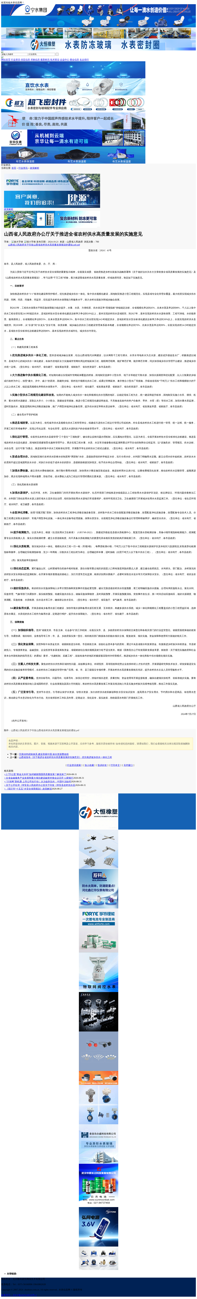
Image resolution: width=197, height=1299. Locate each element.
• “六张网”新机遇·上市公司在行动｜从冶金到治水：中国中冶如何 (37, 781)
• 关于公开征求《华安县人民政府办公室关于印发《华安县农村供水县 (39, 785)
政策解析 (34, 168)
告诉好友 (102, 765)
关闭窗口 (128, 765)
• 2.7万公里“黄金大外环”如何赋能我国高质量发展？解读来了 (35, 774)
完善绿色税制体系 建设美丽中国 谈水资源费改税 (44, 754)
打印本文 (115, 765)
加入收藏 (89, 765)
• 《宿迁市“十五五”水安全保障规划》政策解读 (28, 789)
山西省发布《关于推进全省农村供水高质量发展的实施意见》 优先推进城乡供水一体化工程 (65, 757)
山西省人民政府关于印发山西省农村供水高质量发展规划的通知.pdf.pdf (44, 245)
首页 (14, 168)
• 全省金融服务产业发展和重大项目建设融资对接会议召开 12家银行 (38, 778)
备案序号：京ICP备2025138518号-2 (19, 1295)
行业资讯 (23, 168)
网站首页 (5, 59)
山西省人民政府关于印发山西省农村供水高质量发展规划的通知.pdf (45, 730)
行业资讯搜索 (74, 765)
